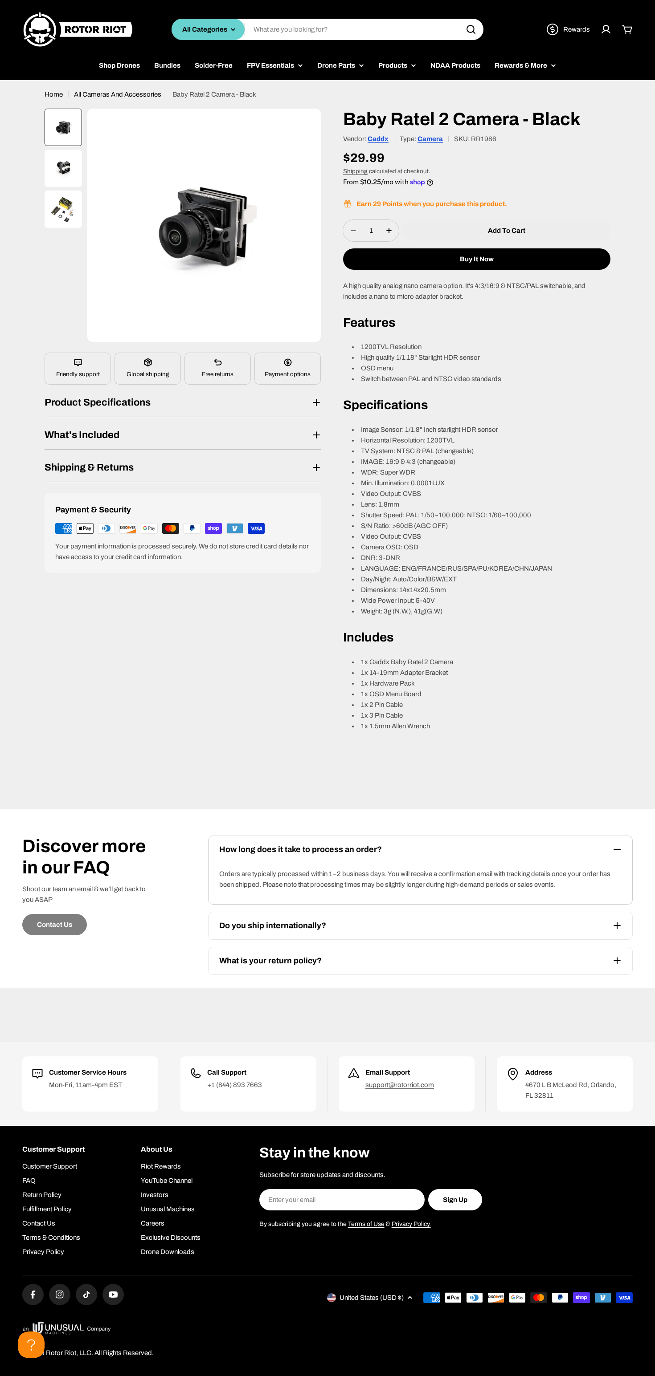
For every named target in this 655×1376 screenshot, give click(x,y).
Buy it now (477, 259)
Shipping (355, 171)
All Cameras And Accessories (117, 94)
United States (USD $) (372, 1297)
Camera (430, 138)
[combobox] (327, 29)
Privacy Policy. (411, 1224)
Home (54, 94)
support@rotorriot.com (399, 1084)
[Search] (471, 29)
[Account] (606, 29)
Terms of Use (366, 1224)
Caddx (378, 138)
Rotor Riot (61, 1352)
